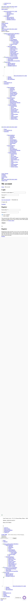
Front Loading (16, 41)
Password (3, 194)
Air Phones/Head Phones (13, 58)
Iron (11, 45)
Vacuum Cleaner (13, 44)
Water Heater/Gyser (14, 53)
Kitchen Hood (13, 47)
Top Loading (15, 43)
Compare (5, 595)
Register (3, 222)
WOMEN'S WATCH (11, 19)
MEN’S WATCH (11, 64)
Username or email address (7, 192)
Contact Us (6, 532)
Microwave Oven (14, 48)
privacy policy (11, 220)
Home (2, 186)
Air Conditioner (13, 39)
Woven (12, 107)
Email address (4, 209)
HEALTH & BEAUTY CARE (10, 11)
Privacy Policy (7, 528)
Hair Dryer (9, 12)
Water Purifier (14, 117)
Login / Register (6, 596)
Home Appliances (11, 34)
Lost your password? (5, 199)
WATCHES (6, 16)
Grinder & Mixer (13, 54)
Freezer (11, 38)
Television (12, 35)
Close (2, 599)
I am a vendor (6, 216)
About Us (6, 527)
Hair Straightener (10, 13)
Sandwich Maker (14, 116)
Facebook (3, 204)
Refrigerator (12, 37)
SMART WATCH (10, 18)
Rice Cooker (12, 50)
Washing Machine (14, 40)
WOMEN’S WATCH (12, 65)
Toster (12, 115)
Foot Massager (13, 103)
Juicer (12, 113)
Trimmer (8, 14)
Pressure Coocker (14, 51)
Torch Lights (10, 59)
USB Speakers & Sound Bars (14, 60)
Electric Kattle (13, 52)
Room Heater (12, 95)
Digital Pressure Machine (15, 102)
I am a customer (6, 214)
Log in (3, 197)
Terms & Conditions (8, 530)
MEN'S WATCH (10, 17)
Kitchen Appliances (12, 46)
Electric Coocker (13, 55)
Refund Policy (7, 531)
